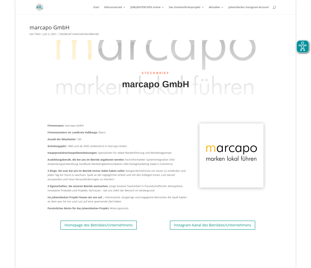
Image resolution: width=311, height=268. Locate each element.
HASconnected (113, 7)
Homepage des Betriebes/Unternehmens (98, 225)
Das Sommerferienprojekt (184, 7)
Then (38, 34)
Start (96, 7)
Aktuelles (214, 7)
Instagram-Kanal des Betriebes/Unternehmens (212, 225)
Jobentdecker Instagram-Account (248, 7)
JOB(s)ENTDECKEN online (145, 7)
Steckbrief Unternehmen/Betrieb (79, 34)
